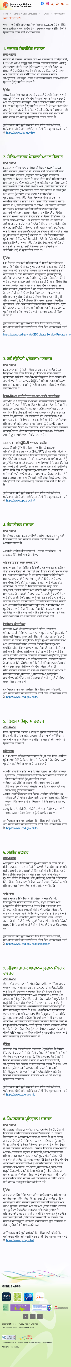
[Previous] (25, 1316)
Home (5, 14)
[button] (52, 4)
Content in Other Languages (25, 14)
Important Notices (9, 1324)
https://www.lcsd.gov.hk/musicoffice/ (28, 943)
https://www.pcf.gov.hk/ (20, 1240)
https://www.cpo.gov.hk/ (20, 500)
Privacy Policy (24, 1324)
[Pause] (33, 1316)
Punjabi (46, 14)
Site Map (34, 1324)
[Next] (40, 1316)
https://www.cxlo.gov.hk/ (20, 1094)
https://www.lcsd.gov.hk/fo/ (22, 696)
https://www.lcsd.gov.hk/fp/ (22, 828)
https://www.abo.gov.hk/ (20, 132)
